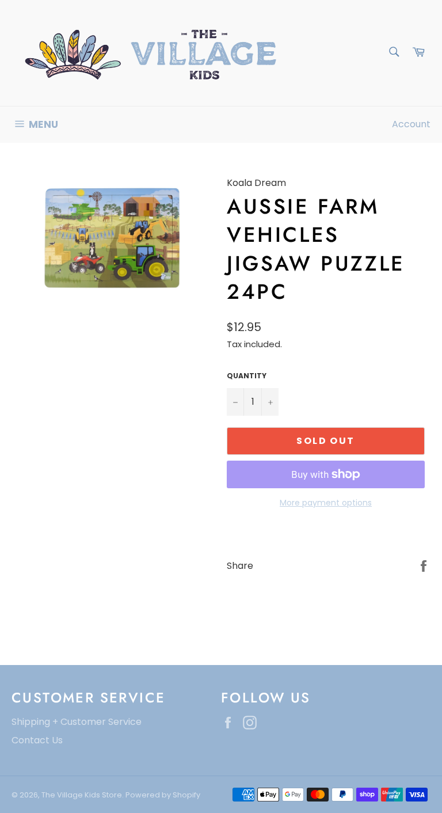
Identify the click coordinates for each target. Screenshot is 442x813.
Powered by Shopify (162, 795)
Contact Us (37, 740)
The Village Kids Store (81, 795)
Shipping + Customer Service (77, 721)
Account (411, 124)
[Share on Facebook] (423, 565)
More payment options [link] (326, 502)
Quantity (246, 376)
